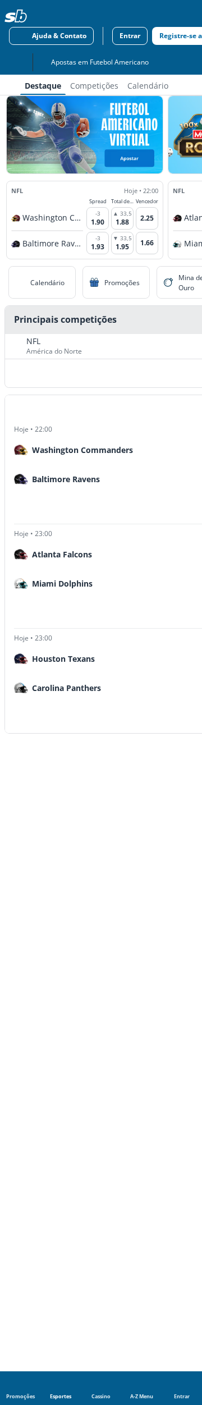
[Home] (15, 15)
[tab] (43, 85)
